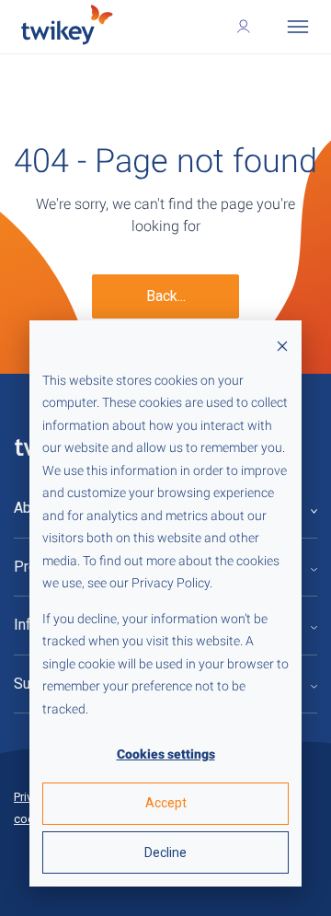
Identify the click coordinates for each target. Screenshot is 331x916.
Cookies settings (166, 754)
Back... (166, 296)
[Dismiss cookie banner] (282, 344)
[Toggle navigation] (298, 26)
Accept (166, 802)
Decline (165, 852)
